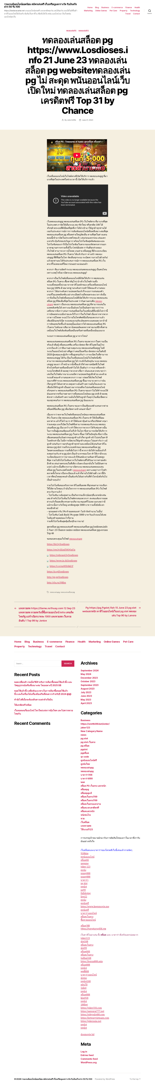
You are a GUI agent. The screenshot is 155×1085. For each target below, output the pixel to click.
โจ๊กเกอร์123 (87, 829)
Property (123, 10)
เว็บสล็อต (85, 822)
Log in (84, 1051)
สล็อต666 (85, 951)
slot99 (84, 948)
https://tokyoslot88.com (93, 1014)
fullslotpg (86, 893)
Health (137, 7)
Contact (136, 14)
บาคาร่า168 (86, 775)
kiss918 (84, 998)
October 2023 (88, 681)
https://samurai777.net (92, 1011)
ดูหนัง (83, 870)
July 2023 (86, 692)
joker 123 (85, 866)
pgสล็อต (85, 753)
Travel (127, 14)
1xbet (83, 988)
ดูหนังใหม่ (85, 764)
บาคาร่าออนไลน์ (89, 913)
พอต (83, 782)
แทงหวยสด (86, 825)
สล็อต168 (85, 925)
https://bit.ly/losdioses (58, 544)
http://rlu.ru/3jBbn (56, 582)
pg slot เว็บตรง (88, 742)
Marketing (88, 10)
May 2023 (86, 699)
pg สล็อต (85, 745)
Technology (135, 10)
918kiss (84, 853)
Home (89, 7)
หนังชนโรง (86, 815)
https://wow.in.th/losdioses (63, 560)
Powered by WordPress (105, 1079)
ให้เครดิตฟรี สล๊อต (23, 705)
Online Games (101, 10)
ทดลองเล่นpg (71, 31)
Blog (97, 7)
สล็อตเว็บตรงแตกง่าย (91, 804)
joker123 (85, 727)
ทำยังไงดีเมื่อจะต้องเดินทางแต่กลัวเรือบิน (33, 699)
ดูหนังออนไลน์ (87, 856)
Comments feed (89, 1059)
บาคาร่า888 (87, 778)
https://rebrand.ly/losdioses (64, 555)
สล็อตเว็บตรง (87, 916)
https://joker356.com (91, 1008)
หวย (83, 818)
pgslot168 (86, 981)
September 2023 (89, 685)
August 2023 (87, 688)
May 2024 (86, 674)
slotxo (84, 978)
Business (105, 7)
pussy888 (85, 873)
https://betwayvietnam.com (95, 1018)
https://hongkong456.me (93, 928)
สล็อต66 (85, 860)
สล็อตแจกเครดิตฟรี (90, 807)
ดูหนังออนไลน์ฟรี (89, 760)
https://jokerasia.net (91, 1021)
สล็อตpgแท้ (86, 793)
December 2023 (89, 678)
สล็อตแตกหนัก (88, 811)
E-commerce (117, 7)
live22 (84, 896)
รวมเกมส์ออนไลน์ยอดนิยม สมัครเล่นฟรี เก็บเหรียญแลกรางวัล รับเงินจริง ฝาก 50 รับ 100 (40, 5)
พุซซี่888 (85, 971)
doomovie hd (87, 1034)
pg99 (83, 890)
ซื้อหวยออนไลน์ (88, 920)
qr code (85, 756)
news (83, 735)
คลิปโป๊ (84, 984)
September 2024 (90, 670)
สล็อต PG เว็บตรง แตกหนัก (93, 785)
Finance (128, 7)
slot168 (84, 941)
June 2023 (86, 696)
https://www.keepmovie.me (95, 906)
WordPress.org (89, 1062)
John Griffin (71, 120)
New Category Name (91, 731)
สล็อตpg (85, 789)
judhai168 (86, 958)
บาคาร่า (84, 880)
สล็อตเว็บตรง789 (89, 796)
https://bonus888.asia (92, 961)
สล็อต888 (85, 964)
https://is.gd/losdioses (58, 571)
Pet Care (113, 10)
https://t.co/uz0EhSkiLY (61, 566)
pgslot (84, 749)
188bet (84, 1004)
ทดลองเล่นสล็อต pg (68, 592)
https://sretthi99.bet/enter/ (95, 724)
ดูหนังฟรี (85, 903)
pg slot (84, 738)
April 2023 (86, 703)
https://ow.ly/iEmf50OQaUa (61, 549)
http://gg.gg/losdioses (57, 577)
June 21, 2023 (87, 120)
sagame (85, 863)
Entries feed (87, 1055)
